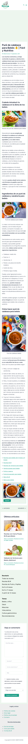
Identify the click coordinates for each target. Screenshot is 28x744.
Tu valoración (8, 687)
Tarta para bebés (9, 728)
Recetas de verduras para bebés (13, 465)
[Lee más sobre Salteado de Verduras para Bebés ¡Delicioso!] (14, 550)
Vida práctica (6, 610)
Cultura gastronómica (9, 613)
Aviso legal (7, 713)
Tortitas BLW (8, 731)
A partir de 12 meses (9, 593)
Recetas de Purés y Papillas (11, 584)
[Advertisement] (14, 25)
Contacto (7, 717)
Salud (4, 604)
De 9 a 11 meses (7, 590)
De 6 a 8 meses (7, 587)
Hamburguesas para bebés (11, 468)
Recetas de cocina (18, 538)
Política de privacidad (10, 715)
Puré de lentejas (8, 726)
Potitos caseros (8, 471)
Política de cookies (9, 711)
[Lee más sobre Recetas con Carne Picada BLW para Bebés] (14, 525)
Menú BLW (6, 477)
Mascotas (5, 607)
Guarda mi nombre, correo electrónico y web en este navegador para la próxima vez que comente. (13, 681)
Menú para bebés (8, 480)
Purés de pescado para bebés (12, 474)
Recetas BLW (7, 462)
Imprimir (7, 500)
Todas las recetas (8, 578)
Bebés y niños (7, 601)
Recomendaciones (8, 616)
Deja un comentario (8, 538)
